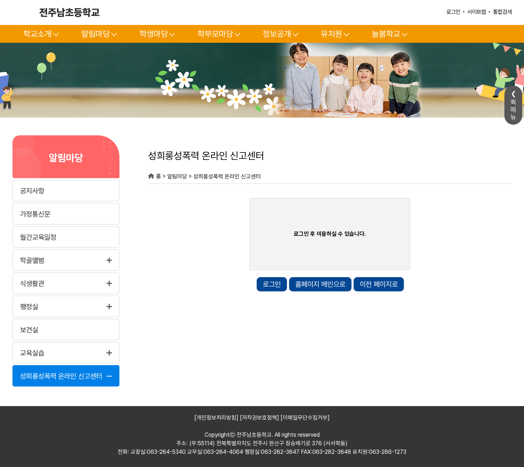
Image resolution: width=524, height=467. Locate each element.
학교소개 (37, 34)
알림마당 (95, 34)
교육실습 (32, 353)
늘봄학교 (386, 34)
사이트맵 (476, 12)
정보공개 (277, 34)
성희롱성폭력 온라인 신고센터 (61, 376)
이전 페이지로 (379, 284)
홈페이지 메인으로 (320, 284)
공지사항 (32, 191)
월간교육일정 (38, 237)
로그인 (453, 12)
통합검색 (502, 12)
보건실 (29, 330)
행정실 (29, 306)
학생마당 (153, 34)
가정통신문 (35, 214)
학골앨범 (32, 260)
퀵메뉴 (513, 109)
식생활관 (32, 283)
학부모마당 (215, 34)
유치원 (331, 34)
